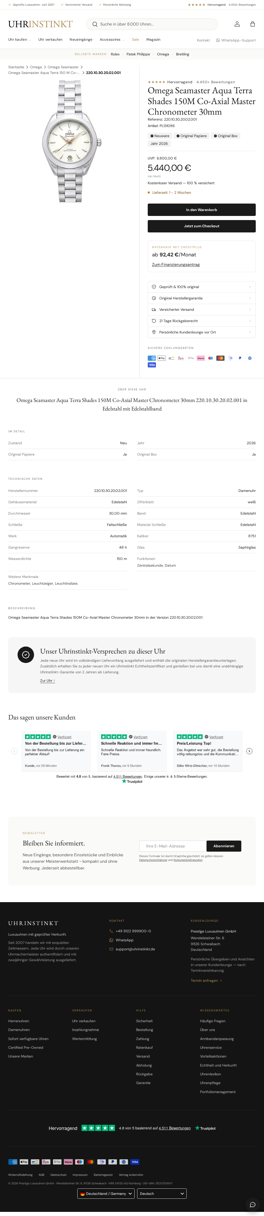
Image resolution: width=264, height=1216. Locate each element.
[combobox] (152, 24)
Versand (143, 1056)
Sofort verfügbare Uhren (28, 1038)
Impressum (80, 1175)
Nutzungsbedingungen (188, 860)
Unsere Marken (20, 1056)
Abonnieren (223, 846)
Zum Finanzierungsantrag (176, 264)
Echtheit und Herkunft (218, 1065)
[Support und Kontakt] (252, 1204)
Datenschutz (59, 1175)
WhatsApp (125, 940)
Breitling (182, 54)
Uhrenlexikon (210, 1074)
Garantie (143, 1082)
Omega (163, 54)
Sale (135, 39)
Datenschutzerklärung (153, 860)
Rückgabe (144, 1074)
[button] (252, 24)
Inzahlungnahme (85, 1029)
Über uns (207, 1029)
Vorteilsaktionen (213, 1056)
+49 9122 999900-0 (133, 931)
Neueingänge (81, 39)
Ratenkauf (144, 1047)
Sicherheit (144, 1021)
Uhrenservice (211, 1047)
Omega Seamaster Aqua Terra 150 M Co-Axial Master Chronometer (44, 72)
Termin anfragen (204, 980)
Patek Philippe (138, 54)
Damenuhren (19, 1029)
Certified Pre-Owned (25, 1047)
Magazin (153, 39)
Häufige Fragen (212, 1021)
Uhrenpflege (210, 1082)
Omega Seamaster (63, 67)
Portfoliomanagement (218, 1091)
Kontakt (203, 40)
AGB (41, 1175)
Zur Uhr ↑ (47, 680)
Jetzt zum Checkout (201, 226)
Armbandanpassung (217, 1038)
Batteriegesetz (103, 1175)
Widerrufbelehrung (20, 1175)
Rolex (115, 54)
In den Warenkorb (201, 209)
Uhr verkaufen (50, 39)
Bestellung (144, 1029)
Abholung (144, 1065)
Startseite (16, 67)
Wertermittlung (84, 1038)
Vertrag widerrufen (131, 1175)
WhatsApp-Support (238, 40)
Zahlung (142, 1038)
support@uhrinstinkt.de (135, 949)
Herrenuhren (18, 1021)
